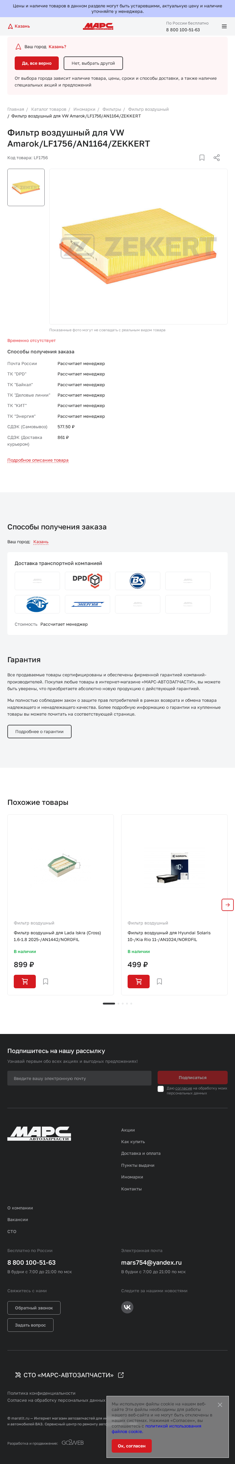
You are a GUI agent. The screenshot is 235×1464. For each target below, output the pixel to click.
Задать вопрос (30, 1325)
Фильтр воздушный (34, 922)
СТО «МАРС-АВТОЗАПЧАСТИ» (69, 1374)
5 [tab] (131, 1004)
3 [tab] (123, 1004)
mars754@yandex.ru (151, 1262)
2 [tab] (118, 1004)
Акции (128, 1129)
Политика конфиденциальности (41, 1393)
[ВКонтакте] (195, 165)
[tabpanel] (60, 904)
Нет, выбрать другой (93, 63)
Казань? (57, 46)
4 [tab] (127, 1004)
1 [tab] (109, 1004)
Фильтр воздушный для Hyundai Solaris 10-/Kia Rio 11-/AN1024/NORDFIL (169, 936)
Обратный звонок (34, 1307)
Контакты (131, 1188)
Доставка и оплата (141, 1153)
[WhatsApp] (214, 165)
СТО (12, 1231)
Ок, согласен (132, 1445)
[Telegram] (185, 165)
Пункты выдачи (138, 1165)
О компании (20, 1207)
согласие (183, 1088)
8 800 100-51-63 (183, 29)
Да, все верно (36, 63)
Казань (40, 541)
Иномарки (132, 1176)
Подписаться (193, 1077)
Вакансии (17, 1219)
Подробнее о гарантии (39, 731)
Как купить (133, 1141)
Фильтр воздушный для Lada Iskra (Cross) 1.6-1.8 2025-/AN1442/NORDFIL (57, 936)
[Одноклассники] (204, 165)
